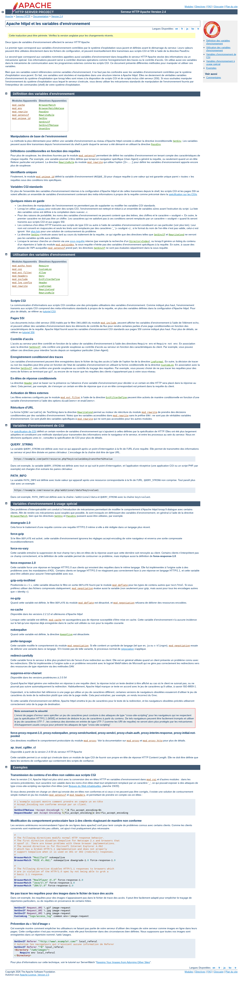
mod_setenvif (20, 115)
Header (43, 282)
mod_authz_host (22, 265)
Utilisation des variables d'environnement (218, 49)
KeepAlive (66, 634)
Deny (41, 276)
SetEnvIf (44, 121)
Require (44, 265)
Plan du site (231, 6)
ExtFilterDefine (49, 279)
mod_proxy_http (153, 740)
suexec (40, 208)
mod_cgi (17, 269)
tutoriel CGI (49, 311)
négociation (127, 648)
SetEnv (43, 118)
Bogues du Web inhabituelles (85, 786)
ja (187, 28)
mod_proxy (90, 740)
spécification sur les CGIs (183, 194)
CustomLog (45, 269)
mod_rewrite (20, 111)
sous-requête (77, 241)
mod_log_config (22, 282)
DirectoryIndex (139, 241)
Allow (42, 272)
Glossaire (218, 6)
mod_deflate (120, 585)
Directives (200, 6)
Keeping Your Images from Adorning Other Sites (123, 962)
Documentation (40, 16)
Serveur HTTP (23, 16)
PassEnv (44, 111)
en (177, 28)
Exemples (211, 68)
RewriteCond (176, 234)
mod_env (17, 108)
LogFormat (45, 286)
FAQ (209, 6)
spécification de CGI (25, 431)
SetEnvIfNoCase (49, 125)
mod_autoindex (65, 244)
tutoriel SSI (28, 332)
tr (198, 28)
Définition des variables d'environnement (218, 42)
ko (193, 28)
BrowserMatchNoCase (51, 108)
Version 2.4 (57, 16)
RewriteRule (46, 115)
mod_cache (18, 105)
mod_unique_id (21, 118)
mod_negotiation (82, 588)
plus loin (35, 231)
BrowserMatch (47, 105)
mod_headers (20, 276)
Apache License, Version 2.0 (34, 974)
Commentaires (213, 77)
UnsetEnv (44, 128)
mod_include (20, 279)
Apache (9, 16)
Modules (189, 6)
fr (182, 28)
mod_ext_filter (22, 272)
